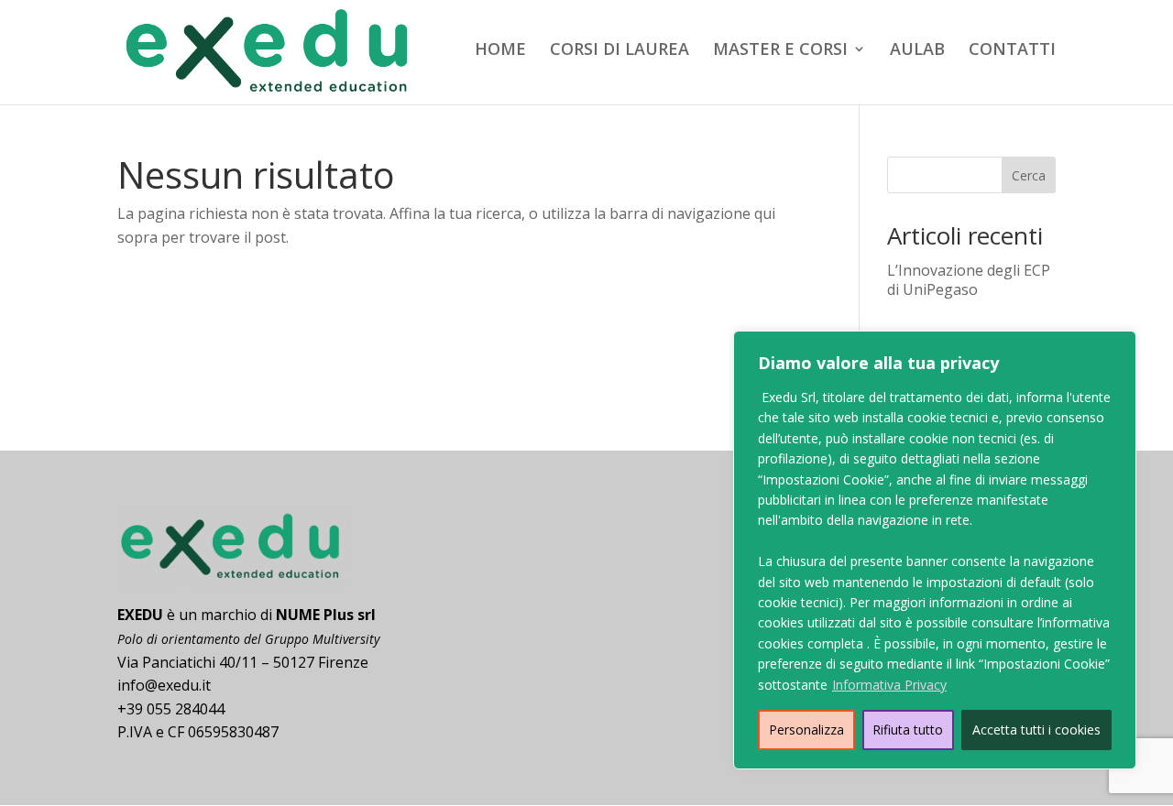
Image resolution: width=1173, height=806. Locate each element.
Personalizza (806, 729)
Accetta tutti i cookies (1036, 729)
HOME (500, 51)
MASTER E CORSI (780, 51)
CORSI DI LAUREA (619, 51)
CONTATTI (1012, 51)
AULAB (917, 51)
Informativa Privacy (889, 684)
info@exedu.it (164, 685)
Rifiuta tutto (907, 729)
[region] (934, 550)
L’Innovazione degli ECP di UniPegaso (968, 280)
